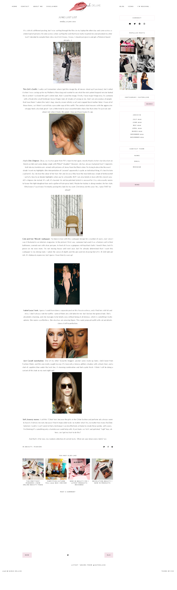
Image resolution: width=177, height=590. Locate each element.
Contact (25, 6)
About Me (38, 6)
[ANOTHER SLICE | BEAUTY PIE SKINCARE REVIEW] (146, 54)
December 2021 (137, 134)
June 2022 (137, 122)
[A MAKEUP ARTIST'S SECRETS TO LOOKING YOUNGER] (146, 72)
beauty (29, 446)
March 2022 (137, 131)
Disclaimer (52, 6)
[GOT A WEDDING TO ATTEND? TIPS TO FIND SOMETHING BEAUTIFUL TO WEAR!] (146, 89)
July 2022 (137, 119)
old (109, 555)
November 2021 (137, 137)
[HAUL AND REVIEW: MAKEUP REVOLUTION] (128, 54)
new (27, 555)
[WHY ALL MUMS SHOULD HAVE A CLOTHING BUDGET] (128, 72)
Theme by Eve (168, 571)
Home (14, 6)
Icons (131, 6)
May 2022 (137, 125)
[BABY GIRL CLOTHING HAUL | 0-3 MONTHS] (128, 89)
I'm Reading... (144, 6)
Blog (122, 6)
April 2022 (137, 128)
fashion (38, 446)
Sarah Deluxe (15, 571)
